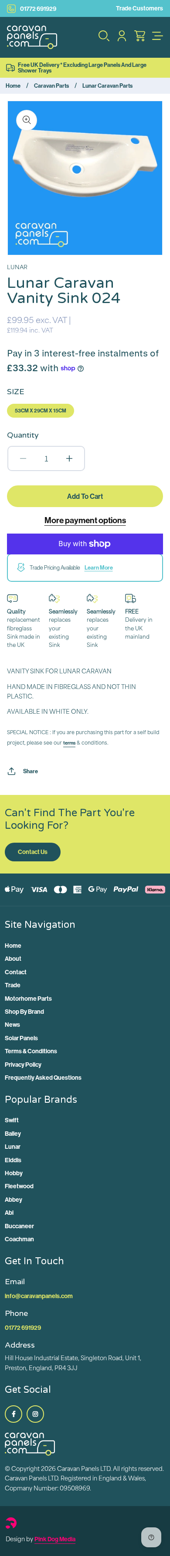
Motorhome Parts (28, 998)
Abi (9, 1212)
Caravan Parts (51, 85)
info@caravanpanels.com (39, 1296)
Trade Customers (139, 8)
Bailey (13, 1133)
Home (13, 85)
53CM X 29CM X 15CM (40, 410)
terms (69, 743)
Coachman (19, 1239)
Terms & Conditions (31, 1051)
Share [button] (30, 771)
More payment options (85, 520)
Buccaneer (19, 1226)
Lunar (12, 1147)
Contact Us (33, 852)
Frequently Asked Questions (43, 1077)
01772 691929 (38, 9)
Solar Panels (21, 1038)
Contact (16, 972)
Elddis (13, 1160)
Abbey (13, 1199)
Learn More (99, 567)
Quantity (23, 435)
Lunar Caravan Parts (107, 85)
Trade (12, 985)
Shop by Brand (24, 1011)
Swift (12, 1120)
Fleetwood (19, 1186)
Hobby (14, 1173)
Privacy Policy (23, 1064)
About (13, 959)
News (12, 1025)
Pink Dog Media (54, 1539)
